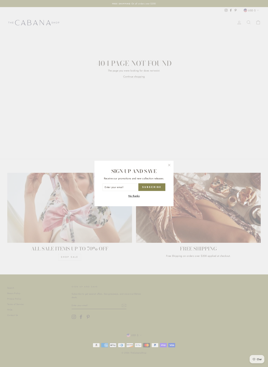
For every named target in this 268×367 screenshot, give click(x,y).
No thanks (134, 196)
